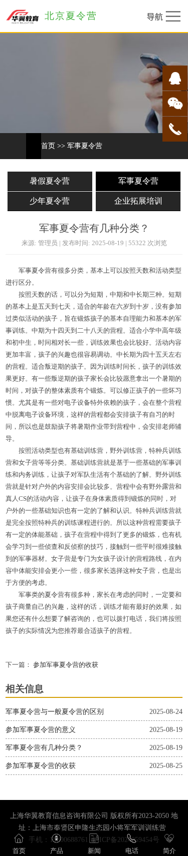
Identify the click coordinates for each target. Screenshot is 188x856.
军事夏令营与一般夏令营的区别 (55, 711)
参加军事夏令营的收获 (65, 664)
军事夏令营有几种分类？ (44, 747)
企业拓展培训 (138, 201)
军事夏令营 (84, 146)
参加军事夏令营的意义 (41, 729)
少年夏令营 (50, 201)
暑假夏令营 (50, 181)
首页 (48, 146)
